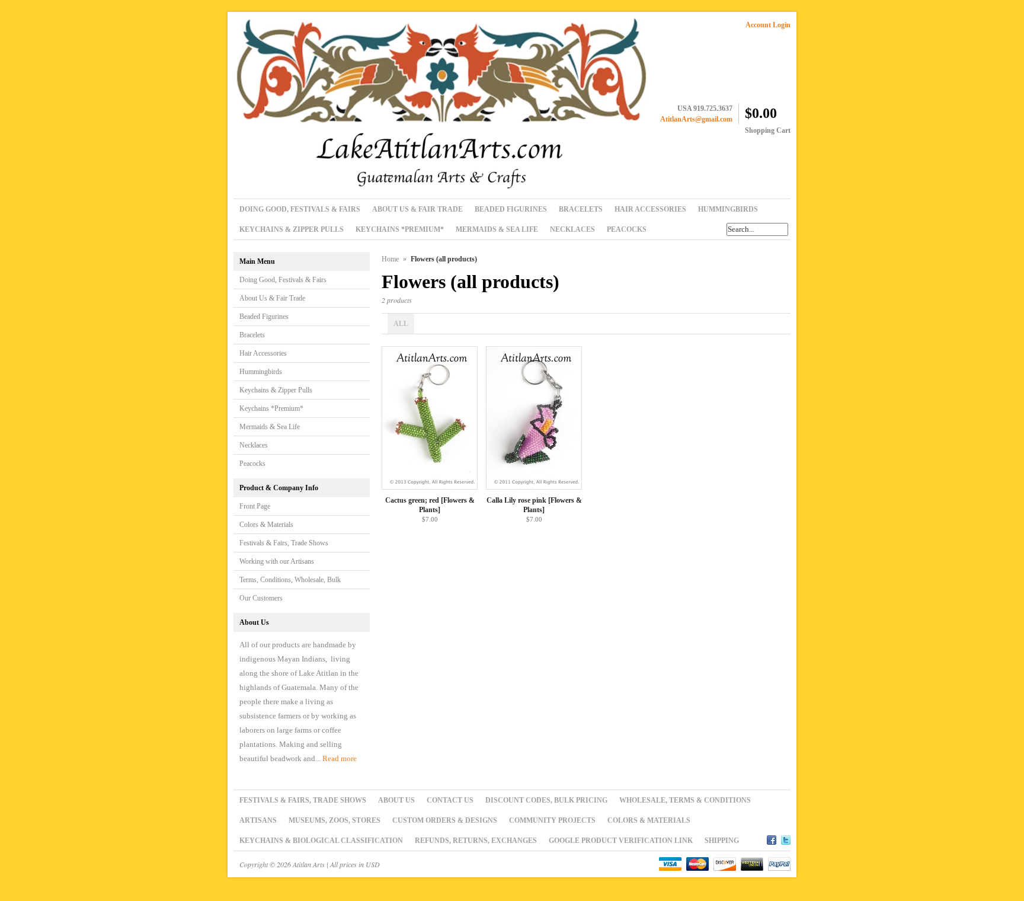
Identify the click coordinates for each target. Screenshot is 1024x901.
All (400, 323)
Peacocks (252, 463)
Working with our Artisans (276, 561)
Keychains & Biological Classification (321, 840)
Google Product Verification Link (621, 840)
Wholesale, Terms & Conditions (685, 800)
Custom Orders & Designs (444, 820)
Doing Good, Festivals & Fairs (283, 280)
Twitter (786, 838)
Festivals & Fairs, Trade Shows (283, 543)
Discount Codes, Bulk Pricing (546, 800)
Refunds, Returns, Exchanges (476, 840)
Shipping (722, 840)
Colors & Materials (266, 524)
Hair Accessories (263, 353)
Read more (339, 758)
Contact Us (450, 800)
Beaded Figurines (264, 316)
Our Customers (261, 598)
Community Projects (552, 820)
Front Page (254, 506)
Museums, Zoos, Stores (334, 820)
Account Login (768, 25)
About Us (396, 800)
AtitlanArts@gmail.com (696, 119)
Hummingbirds (260, 372)
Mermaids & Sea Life (269, 427)
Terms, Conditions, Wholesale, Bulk (290, 580)
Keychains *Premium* (271, 408)
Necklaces (253, 445)
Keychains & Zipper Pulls (275, 390)
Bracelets (252, 335)
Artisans (258, 820)
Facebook (771, 838)
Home (390, 259)
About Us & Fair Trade (272, 298)
